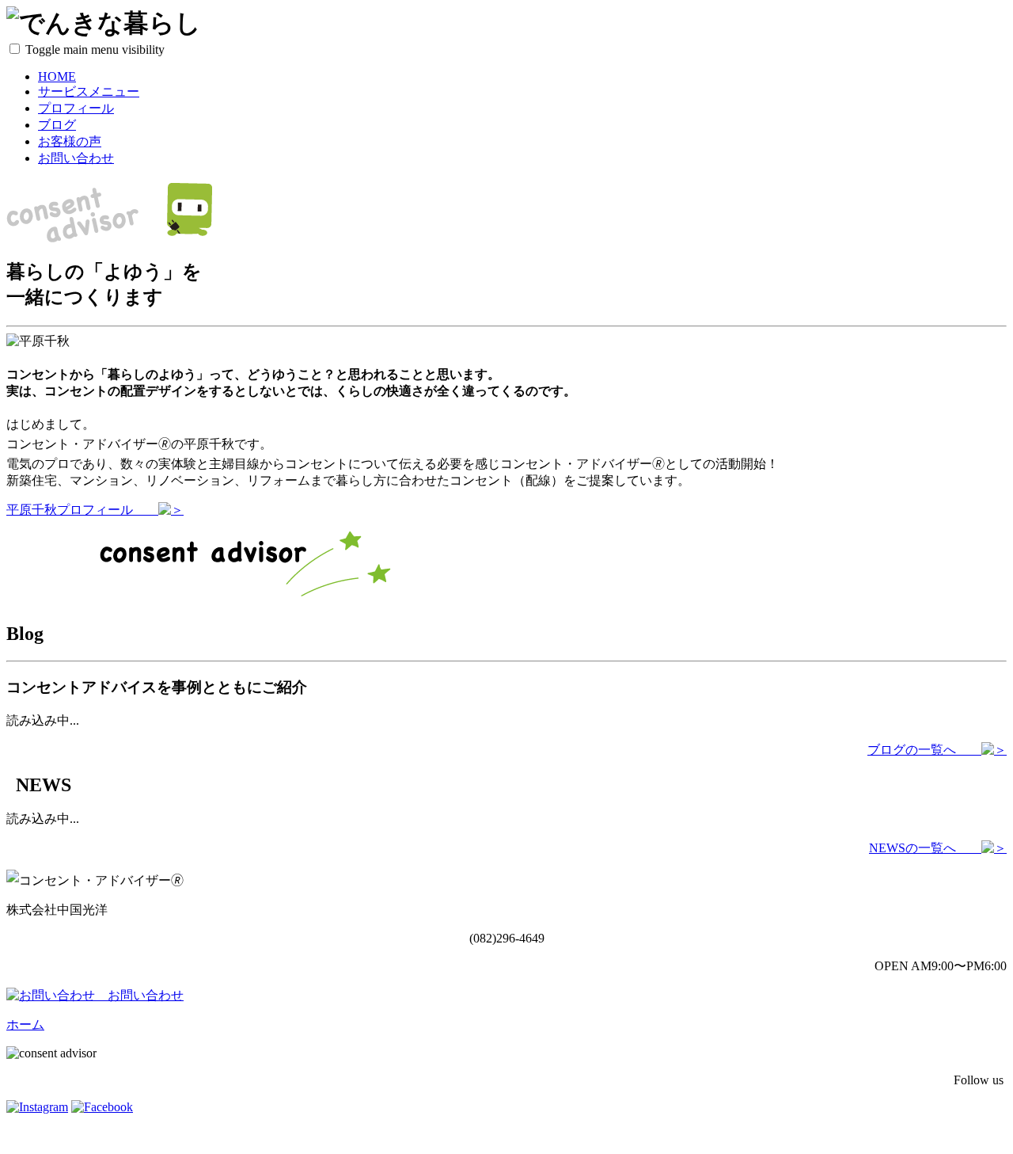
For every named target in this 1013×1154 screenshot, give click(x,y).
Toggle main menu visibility (95, 49)
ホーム (25, 1024)
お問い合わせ (76, 158)
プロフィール (76, 108)
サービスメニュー (88, 91)
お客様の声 (69, 141)
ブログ (57, 124)
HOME (57, 76)
